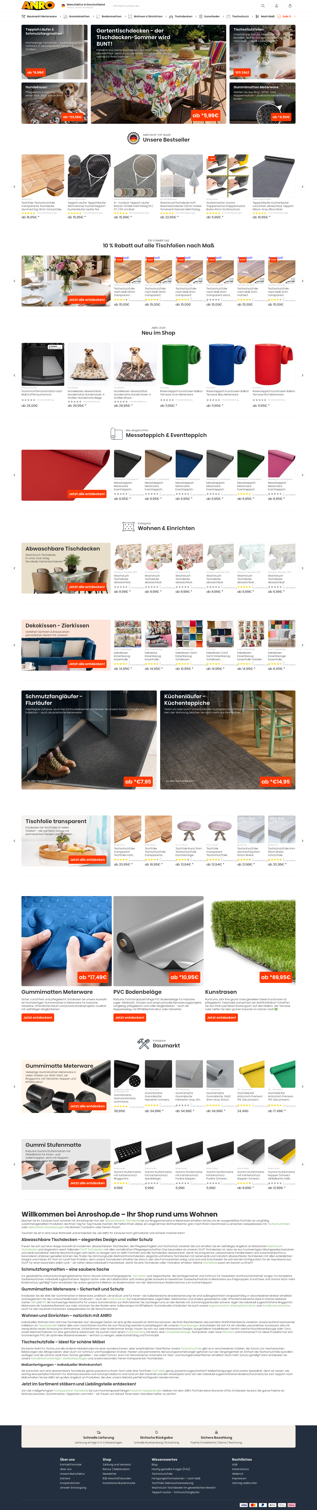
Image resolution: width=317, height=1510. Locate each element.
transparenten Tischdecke (71, 1391)
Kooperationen (70, 1483)
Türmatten (139, 1276)
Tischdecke (210, 1263)
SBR (33, 1302)
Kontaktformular (71, 1464)
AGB (234, 1464)
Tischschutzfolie (191, 1348)
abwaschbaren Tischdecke (122, 1221)
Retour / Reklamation (116, 1469)
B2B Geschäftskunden (117, 1478)
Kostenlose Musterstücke (119, 1483)
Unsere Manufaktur (72, 1474)
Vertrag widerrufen (244, 1483)
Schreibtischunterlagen (46, 1358)
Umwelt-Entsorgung (73, 1487)
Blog (154, 1464)
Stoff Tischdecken (92, 1249)
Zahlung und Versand (117, 1464)
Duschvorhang (135, 1332)
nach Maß (158, 1371)
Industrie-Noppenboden (146, 1391)
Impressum (239, 1478)
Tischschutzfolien (278, 1224)
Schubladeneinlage (178, 1332)
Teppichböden (48, 1325)
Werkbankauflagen (75, 1358)
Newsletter (110, 1474)
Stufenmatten (116, 1299)
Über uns (65, 1469)
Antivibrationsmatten (276, 1306)
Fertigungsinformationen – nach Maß (176, 1478)
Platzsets (228, 1332)
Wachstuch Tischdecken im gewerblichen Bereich (184, 1487)
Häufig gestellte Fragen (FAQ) (171, 1469)
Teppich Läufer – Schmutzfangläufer (176, 1492)
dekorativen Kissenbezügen (46, 1227)
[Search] (263, 5)
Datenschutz (240, 1469)
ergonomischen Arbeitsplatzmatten (232, 1306)
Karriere (65, 1478)
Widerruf (237, 1474)
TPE (44, 1302)
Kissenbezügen (189, 1325)
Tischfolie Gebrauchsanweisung (172, 1483)
